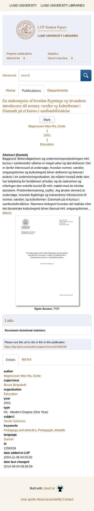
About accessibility (49, 499)
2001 (47, 135)
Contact (68, 499)
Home (10, 90)
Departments (57, 90)
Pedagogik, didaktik (51, 430)
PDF (57, 308)
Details (10, 360)
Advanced (9, 75)
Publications (31, 91)
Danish (9, 439)
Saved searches (60, 58)
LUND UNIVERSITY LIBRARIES (62, 5)
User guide (28, 499)
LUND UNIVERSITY (23, 5)
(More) (7, 213)
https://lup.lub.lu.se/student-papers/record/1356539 (35, 346)
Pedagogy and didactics (20, 430)
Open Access (43, 308)
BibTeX (27, 359)
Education (47, 144)
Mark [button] (47, 120)
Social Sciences (15, 421)
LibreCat (49, 488)
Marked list (16, 58)
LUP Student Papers (52, 27)
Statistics (53, 53)
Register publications (19, 53)
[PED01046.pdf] (47, 304)
